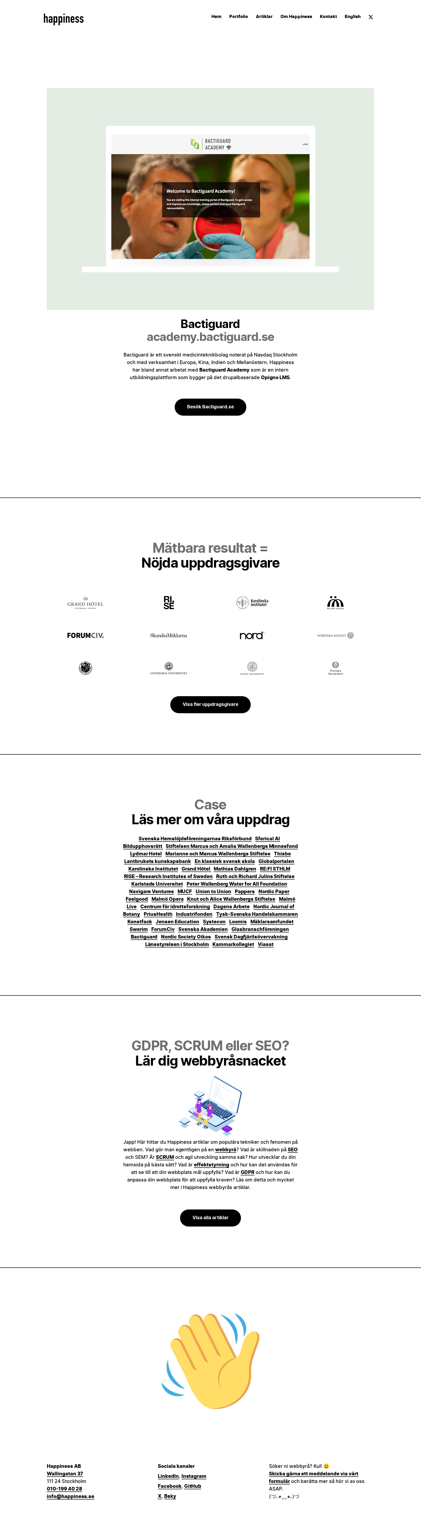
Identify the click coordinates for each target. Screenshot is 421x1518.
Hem (216, 17)
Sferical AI (267, 838)
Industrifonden (194, 914)
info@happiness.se (70, 1496)
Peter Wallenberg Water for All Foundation (237, 884)
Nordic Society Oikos (186, 937)
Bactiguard (144, 937)
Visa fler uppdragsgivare (210, 704)
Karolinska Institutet (153, 869)
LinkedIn (168, 1476)
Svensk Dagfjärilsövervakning (251, 937)
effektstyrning (211, 1164)
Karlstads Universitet (157, 884)
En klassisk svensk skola (225, 861)
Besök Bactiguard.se (210, 407)
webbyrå (225, 1149)
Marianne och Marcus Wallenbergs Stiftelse (217, 854)
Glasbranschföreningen (260, 929)
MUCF (185, 891)
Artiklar (264, 17)
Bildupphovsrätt (143, 846)
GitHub (192, 1486)
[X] (370, 18)
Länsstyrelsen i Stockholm (177, 944)
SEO (293, 1149)
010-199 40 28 (64, 1489)
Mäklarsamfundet (272, 921)
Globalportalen (276, 861)
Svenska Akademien (203, 929)
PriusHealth (158, 914)
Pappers (245, 891)
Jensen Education (177, 921)
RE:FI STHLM (275, 869)
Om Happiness (296, 17)
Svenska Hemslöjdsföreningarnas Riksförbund (195, 838)
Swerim (139, 929)
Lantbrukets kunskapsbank (157, 861)
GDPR (247, 1172)
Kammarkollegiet (233, 944)
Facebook (170, 1486)
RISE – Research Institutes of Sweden (168, 876)
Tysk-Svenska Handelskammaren (257, 914)
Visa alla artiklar (210, 1218)
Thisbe (282, 854)
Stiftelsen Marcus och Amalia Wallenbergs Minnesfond (232, 846)
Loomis (238, 921)
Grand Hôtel (196, 869)
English (353, 17)
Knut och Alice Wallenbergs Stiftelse (231, 899)
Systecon (214, 921)
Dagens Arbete (231, 906)
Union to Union (213, 891)
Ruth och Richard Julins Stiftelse (255, 876)
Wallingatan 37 (65, 1473)
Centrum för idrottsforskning (175, 906)
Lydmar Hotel (146, 854)
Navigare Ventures (151, 891)
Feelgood (137, 899)
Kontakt (328, 17)
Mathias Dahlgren (235, 869)
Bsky (170, 1496)
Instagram (194, 1476)
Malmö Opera (168, 899)
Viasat (266, 944)
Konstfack (139, 921)
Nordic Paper (273, 891)
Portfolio (238, 17)
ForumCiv (163, 929)
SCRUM (165, 1157)
